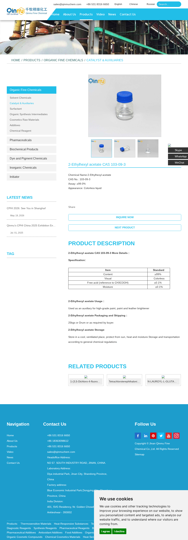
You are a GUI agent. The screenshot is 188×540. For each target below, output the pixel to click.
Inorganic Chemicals (23, 167)
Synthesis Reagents (45, 528)
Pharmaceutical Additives (21, 532)
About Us (69, 14)
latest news (19, 197)
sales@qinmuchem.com (67, 4)
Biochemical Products (24, 149)
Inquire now (125, 217)
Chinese (133, 4)
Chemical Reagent (20, 130)
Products (86, 14)
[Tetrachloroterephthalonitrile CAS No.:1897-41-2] (124, 376)
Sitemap (139, 454)
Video (100, 14)
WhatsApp (181, 156)
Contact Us (128, 14)
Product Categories (31, 79)
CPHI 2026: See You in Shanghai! (26, 208)
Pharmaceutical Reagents (74, 528)
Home (55, 14)
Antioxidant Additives (50, 532)
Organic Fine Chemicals (63, 60)
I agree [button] (105, 531)
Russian (151, 4)
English (118, 4)
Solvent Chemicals (20, 97)
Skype (178, 150)
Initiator (14, 176)
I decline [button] (119, 531)
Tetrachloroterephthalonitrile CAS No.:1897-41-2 (125, 381)
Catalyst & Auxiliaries (104, 60)
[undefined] (124, 106)
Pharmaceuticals (21, 140)
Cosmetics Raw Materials (24, 119)
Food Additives (73, 532)
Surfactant (16, 108)
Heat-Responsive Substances (71, 523)
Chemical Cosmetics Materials (62, 536)
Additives (15, 125)
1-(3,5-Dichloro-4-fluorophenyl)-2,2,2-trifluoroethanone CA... (86, 381)
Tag (10, 254)
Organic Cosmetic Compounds (24, 536)
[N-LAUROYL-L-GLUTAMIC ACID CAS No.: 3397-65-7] (163, 376)
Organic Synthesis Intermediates (29, 114)
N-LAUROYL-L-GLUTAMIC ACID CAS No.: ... (164, 381)
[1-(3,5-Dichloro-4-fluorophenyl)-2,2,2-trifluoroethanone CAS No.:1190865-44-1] (85, 376)
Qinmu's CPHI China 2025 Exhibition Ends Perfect (31, 225)
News (112, 14)
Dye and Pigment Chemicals (28, 158)
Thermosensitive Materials (36, 523)
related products (97, 366)
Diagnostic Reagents (19, 528)
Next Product (125, 227)
